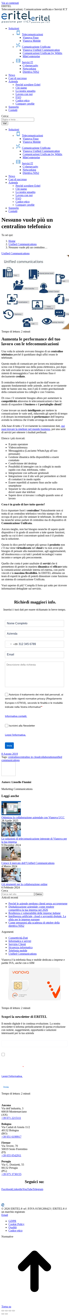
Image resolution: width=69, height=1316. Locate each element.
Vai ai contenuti (10, 2)
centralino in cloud (29, 756)
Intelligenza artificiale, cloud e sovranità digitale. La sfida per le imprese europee (37, 918)
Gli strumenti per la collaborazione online (24, 884)
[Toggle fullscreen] (9, 1310)
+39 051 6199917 (11, 1136)
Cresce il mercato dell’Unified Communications (27, 863)
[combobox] (11, 644)
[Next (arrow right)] (6, 1313)
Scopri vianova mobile (14, 1004)
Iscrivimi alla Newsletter (22, 725)
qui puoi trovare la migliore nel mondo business (33, 427)
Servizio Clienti (17, 944)
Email (4, 1214)
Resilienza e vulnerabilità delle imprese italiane (34, 913)
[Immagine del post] (11, 814)
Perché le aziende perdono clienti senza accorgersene (37, 903)
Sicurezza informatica (20, 947)
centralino (13, 756)
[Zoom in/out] (13, 1310)
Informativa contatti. (16, 716)
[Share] (6, 1310)
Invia (9, 745)
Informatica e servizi (19, 940)
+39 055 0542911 (11, 1155)
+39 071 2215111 (11, 1117)
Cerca (4, 890)
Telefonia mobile (17, 950)
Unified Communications (15, 253)
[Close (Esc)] (2, 1310)
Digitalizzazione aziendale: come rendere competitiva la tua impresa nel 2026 (31, 908)
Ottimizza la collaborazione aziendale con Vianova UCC (33, 817)
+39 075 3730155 (11, 1174)
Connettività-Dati (18, 937)
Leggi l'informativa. (15, 734)
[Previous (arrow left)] (2, 1313)
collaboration (47, 756)
